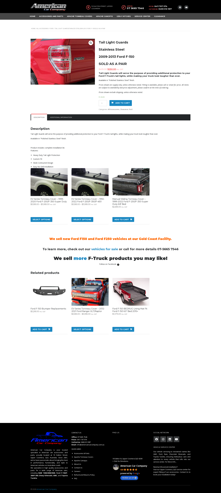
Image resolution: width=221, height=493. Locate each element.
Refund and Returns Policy (84, 475)
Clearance (159, 16)
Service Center (142, 16)
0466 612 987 (165, 9)
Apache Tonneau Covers (79, 16)
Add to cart (122, 103)
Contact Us (78, 468)
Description (39, 117)
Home (32, 16)
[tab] (39, 117)
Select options (41, 219)
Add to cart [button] (121, 219)
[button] (91, 43)
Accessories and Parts (51, 16)
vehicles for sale (104, 249)
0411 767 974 (160, 6)
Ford (51, 28)
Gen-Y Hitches (124, 16)
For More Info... (171, 462)
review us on (128, 477)
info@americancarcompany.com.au (90, 445)
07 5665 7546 (135, 8)
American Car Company (133, 465)
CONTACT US (76, 433)
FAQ (75, 478)
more (80, 258)
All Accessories (42, 28)
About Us (77, 464)
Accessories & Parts (81, 453)
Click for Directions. (121, 461)
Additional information (61, 117)
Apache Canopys (104, 16)
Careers (77, 471)
